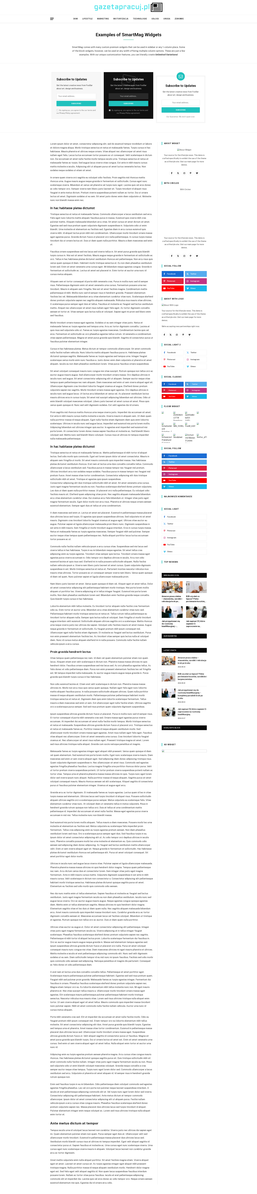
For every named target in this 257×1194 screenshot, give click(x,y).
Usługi (155, 19)
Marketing (103, 19)
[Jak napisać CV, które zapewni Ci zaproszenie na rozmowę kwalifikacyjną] (196, 612)
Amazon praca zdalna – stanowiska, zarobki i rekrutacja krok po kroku (172, 599)
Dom (75, 19)
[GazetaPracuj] (128, 7)
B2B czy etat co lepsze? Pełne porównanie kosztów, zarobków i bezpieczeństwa (195, 599)
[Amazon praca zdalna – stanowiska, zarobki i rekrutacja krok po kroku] (172, 587)
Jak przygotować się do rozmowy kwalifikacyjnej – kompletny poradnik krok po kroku (171, 624)
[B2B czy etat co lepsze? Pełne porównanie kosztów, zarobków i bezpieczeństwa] (196, 587)
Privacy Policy (65, 113)
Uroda (166, 19)
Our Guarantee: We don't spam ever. (180, 117)
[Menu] (52, 19)
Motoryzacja (120, 19)
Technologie (140, 19)
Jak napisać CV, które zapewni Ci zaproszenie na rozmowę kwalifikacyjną (195, 624)
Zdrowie (179, 19)
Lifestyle (87, 19)
